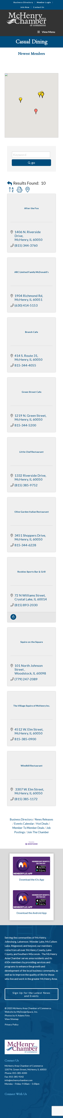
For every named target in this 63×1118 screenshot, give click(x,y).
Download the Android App (31, 912)
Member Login (44, 2)
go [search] (33, 162)
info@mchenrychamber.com (18, 1080)
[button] (42, 95)
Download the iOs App (31, 879)
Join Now (25, 7)
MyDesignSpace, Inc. (27, 1011)
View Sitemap (12, 1019)
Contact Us (38, 7)
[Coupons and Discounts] (13, 618)
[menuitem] (23, 2)
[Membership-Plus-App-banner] (31, 866)
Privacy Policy (11, 1024)
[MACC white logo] (26, 19)
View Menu (48, 31)
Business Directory (23, 2)
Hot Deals (42, 823)
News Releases (44, 819)
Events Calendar (24, 823)
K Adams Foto (23, 1015)
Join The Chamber (38, 832)
